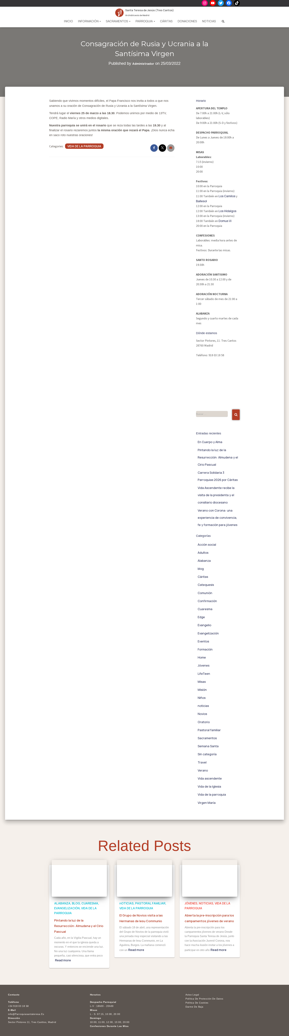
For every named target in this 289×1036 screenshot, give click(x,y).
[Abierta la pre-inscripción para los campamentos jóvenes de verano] (209, 878)
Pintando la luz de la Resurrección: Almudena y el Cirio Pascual (218, 457)
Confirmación (207, 601)
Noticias (209, 21)
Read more (63, 960)
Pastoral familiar (209, 730)
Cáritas (166, 21)
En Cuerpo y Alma (210, 442)
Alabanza (204, 561)
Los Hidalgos (227, 211)
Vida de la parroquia (84, 146)
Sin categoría (207, 754)
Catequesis (206, 585)
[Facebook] (229, 3)
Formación (205, 649)
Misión (202, 690)
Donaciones (187, 21)
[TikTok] (237, 3)
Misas (202, 682)
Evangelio (204, 625)
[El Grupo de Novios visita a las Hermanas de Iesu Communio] (144, 878)
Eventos (203, 641)
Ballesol (201, 201)
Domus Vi (225, 221)
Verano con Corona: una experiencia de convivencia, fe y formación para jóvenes (217, 517)
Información (88, 21)
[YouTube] (213, 3)
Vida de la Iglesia (209, 786)
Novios (202, 714)
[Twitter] (221, 3)
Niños (202, 698)
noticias (203, 706)
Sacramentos (117, 21)
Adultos (203, 553)
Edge (201, 617)
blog (201, 569)
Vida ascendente (210, 778)
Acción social (207, 545)
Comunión (205, 593)
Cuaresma (205, 609)
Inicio (68, 21)
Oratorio (204, 722)
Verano (203, 770)
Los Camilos (227, 196)
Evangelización (208, 633)
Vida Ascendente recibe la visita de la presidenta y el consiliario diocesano (216, 495)
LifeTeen (204, 674)
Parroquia (144, 21)
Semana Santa (208, 746)
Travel (202, 762)
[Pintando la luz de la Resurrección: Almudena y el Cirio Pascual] (79, 878)
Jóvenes (203, 665)
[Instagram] (205, 3)
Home (202, 657)
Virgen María (207, 803)
